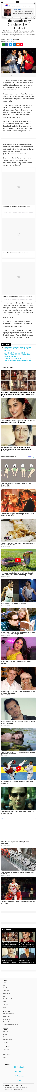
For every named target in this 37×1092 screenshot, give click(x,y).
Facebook (20, 1067)
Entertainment (7, 999)
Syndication (6, 1019)
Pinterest (20, 1076)
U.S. (4, 1060)
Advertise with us (8, 1013)
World (5, 988)
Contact (5, 1042)
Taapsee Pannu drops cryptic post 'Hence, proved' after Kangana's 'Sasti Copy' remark (18, 421)
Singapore (6, 1054)
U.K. (4, 1057)
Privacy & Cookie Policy (10, 1024)
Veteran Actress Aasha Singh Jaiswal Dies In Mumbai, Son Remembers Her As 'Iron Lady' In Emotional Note (16, 449)
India (4, 982)
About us (6, 1031)
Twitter (20, 1071)
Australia (6, 1049)
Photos (5, 1004)
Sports (5, 996)
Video (5, 1007)
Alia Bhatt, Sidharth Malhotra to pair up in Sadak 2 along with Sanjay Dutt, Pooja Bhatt (18, 359)
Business (6, 990)
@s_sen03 (16, 39)
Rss (20, 1080)
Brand (5, 1034)
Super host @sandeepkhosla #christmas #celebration (17, 296)
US (4, 985)
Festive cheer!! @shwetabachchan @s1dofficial (15, 252)
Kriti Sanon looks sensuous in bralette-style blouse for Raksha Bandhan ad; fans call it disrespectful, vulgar (18, 394)
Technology (6, 993)
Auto (4, 1001)
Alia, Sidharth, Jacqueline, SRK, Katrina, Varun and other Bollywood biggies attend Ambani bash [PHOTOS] (17, 354)
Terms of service (8, 1022)
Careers (5, 1037)
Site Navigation (8, 1039)
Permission (6, 1016)
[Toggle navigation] (2, 2)
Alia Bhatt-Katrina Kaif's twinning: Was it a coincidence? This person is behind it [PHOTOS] (17, 349)
